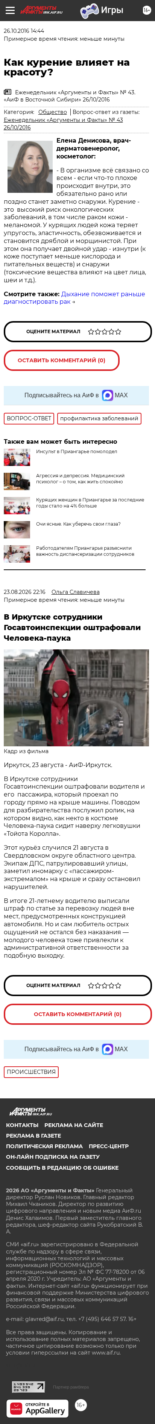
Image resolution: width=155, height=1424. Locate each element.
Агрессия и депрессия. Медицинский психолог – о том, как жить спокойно (80, 478)
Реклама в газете (33, 1135)
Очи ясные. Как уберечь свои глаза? (78, 524)
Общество (52, 112)
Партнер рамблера (71, 1387)
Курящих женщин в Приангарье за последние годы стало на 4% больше (90, 503)
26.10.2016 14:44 (24, 31)
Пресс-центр (109, 1146)
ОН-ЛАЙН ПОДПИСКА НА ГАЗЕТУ (53, 1156)
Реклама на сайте (73, 1125)
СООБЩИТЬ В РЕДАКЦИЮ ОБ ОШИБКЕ (62, 1167)
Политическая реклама (44, 1146)
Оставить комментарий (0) (61, 360)
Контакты (22, 1125)
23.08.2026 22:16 (25, 592)
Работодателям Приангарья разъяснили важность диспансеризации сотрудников (85, 551)
